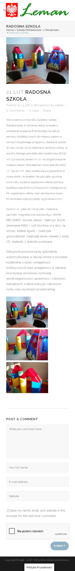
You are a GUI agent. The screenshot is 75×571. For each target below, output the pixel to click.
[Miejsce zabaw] (27, 326)
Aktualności (52, 29)
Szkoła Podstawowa (28, 29)
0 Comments (15, 110)
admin (59, 105)
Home (10, 29)
